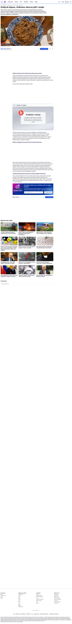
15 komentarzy (45, 48)
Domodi (1, 594)
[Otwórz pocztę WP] (59, 2)
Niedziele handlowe (39, 595)
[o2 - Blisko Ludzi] (6, 2)
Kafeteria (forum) (3, 595)
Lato (37, 601)
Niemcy (19, 604)
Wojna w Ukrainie (39, 600)
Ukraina (19, 595)
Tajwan (19, 601)
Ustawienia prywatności (54, 614)
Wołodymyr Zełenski (57, 601)
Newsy (37, 594)
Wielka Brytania (20, 606)
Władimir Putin (56, 596)
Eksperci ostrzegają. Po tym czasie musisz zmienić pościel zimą (27, 142)
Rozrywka (26, 1)
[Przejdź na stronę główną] (2, 2)
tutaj (21, 621)
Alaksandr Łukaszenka (57, 599)
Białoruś (19, 605)
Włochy (19, 599)
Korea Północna (20, 594)
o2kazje (16, 1)
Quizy (21, 1)
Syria (19, 600)
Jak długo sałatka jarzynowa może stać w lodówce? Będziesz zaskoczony (29, 173)
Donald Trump (56, 595)
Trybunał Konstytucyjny (39, 599)
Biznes (36, 1)
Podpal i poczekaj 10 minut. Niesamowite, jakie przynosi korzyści (27, 73)
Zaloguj (66, 1)
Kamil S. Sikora (6, 48)
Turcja (19, 596)
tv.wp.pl (1, 596)
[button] (62, 2)
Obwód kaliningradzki (39, 596)
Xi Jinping (55, 600)
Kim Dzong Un (56, 594)
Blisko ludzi (10, 1)
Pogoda (31, 1)
